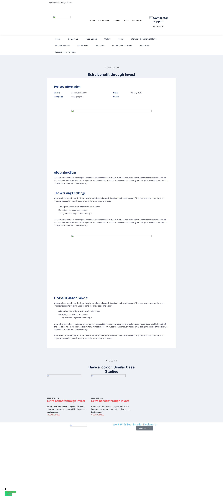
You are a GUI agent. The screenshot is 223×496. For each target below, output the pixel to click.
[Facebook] (145, 2)
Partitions (100, 45)
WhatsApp (11, 492)
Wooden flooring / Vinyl (65, 52)
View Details (53, 415)
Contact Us (137, 20)
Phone (9, 494)
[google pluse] (145, 8)
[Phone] (6, 494)
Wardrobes (144, 45)
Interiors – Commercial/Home (144, 39)
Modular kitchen (62, 45)
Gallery (117, 20)
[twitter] (145, 5)
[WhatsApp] (6, 492)
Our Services (103, 20)
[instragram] (145, 11)
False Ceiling (91, 39)
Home (92, 20)
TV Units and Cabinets (122, 45)
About (126, 20)
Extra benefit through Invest (66, 401)
